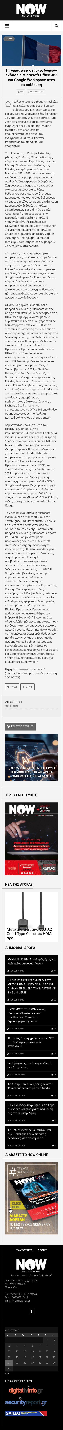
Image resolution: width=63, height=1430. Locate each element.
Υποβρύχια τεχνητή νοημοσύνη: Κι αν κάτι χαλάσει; (30, 1065)
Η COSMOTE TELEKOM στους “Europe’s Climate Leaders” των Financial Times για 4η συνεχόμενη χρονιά (26, 1015)
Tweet (13, 686)
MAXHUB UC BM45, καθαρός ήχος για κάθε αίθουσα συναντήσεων (31, 961)
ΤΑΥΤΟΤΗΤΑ (24, 1250)
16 (55, 1053)
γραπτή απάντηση (45, 226)
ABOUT (42, 1250)
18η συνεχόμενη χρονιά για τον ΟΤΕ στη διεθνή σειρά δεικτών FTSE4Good (31, 1042)
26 (55, 1028)
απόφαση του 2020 (34, 329)
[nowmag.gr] (31, 9)
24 (9, 1362)
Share (29, 686)
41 (55, 970)
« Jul (7, 1373)
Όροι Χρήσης (12, 1287)
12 (55, 1095)
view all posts (11, 705)
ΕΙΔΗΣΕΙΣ (9, 39)
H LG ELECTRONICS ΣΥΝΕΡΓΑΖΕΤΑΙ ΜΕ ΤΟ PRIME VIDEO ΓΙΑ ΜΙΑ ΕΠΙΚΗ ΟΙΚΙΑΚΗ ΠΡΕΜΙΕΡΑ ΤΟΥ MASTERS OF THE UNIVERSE (31, 986)
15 (55, 1074)
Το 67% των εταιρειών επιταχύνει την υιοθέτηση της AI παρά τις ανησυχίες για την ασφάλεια (29, 1134)
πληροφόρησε (14, 161)
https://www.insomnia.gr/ (29, 669)
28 (55, 1000)
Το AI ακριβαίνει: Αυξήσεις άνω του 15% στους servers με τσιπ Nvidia (30, 1086)
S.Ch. (22, 92)
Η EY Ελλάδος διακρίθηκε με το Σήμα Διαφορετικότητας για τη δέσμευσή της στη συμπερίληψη (31, 1109)
